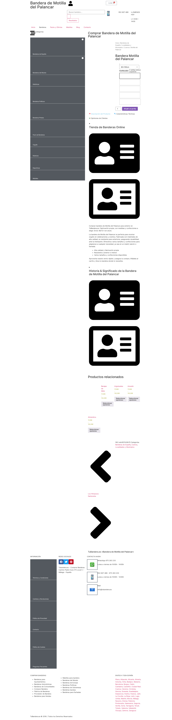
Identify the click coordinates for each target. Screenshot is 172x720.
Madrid (123, 699)
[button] (57, 47)
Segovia (137, 703)
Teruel (136, 706)
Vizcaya (118, 711)
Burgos (126, 684)
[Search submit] (68, 16)
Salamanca (129, 703)
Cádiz (132, 684)
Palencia (131, 701)
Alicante (131, 679)
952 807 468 (123, 12)
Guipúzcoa (119, 694)
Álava (117, 679)
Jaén (138, 694)
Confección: (124, 71)
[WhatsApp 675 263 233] (92, 564)
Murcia (129, 699)
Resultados (73, 20)
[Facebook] (61, 561)
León (133, 696)
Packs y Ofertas (56, 27)
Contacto (87, 27)
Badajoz (130, 682)
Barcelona (119, 684)
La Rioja (127, 696)
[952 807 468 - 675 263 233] (92, 577)
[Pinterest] (71, 561)
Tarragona (130, 706)
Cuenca (126, 47)
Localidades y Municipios (124, 447)
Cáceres (125, 689)
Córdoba (132, 689)
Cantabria (119, 687)
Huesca (133, 694)
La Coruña (119, 696)
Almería (138, 679)
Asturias (118, 682)
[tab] (99, 114)
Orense (125, 701)
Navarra (118, 701)
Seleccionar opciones (107, 404)
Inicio (33, 27)
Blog (78, 27)
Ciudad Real (136, 687)
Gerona (118, 691)
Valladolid (132, 708)
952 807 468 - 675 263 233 (108, 573)
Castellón (127, 687)
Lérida (117, 699)
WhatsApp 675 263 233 (107, 560)
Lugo (137, 696)
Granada (125, 691)
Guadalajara (133, 691)
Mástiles (69, 27)
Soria (123, 706)
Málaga (136, 699)
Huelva (126, 694)
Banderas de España (123, 445)
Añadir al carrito (130, 109)
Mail (99, 586)
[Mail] (92, 589)
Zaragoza (132, 711)
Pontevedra (119, 703)
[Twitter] (66, 561)
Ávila (124, 682)
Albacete (123, 679)
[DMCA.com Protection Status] (72, 592)
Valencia (124, 708)
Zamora (125, 711)
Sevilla (117, 706)
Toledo (118, 708)
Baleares (137, 682)
